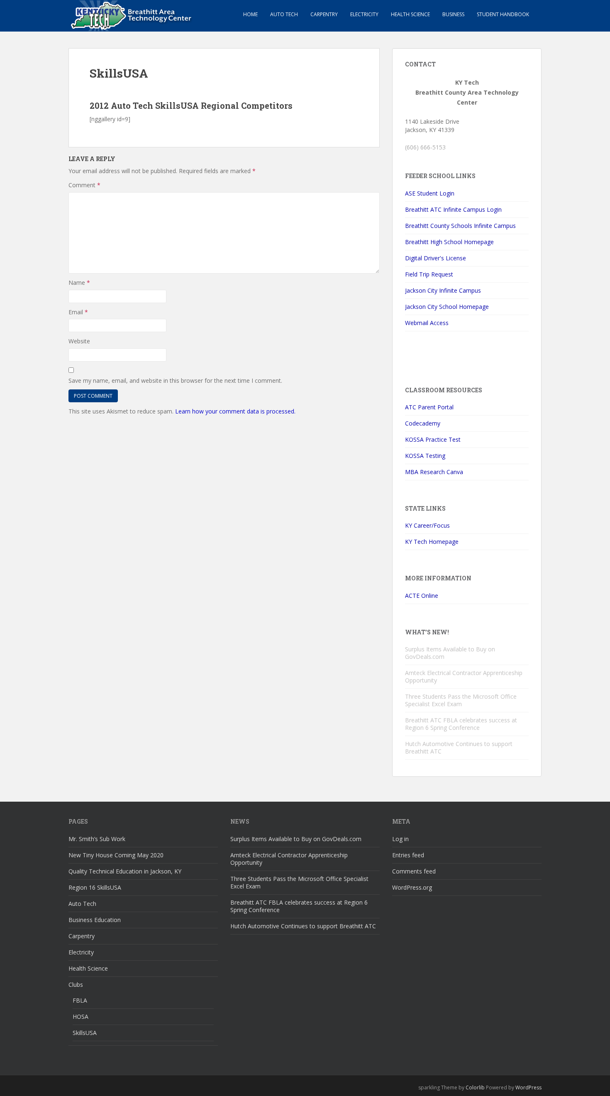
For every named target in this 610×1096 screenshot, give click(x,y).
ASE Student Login (429, 193)
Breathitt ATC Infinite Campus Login (453, 209)
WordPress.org (412, 887)
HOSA (80, 1016)
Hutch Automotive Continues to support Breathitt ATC (458, 747)
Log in (400, 839)
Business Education (94, 920)
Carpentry (324, 14)
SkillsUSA (85, 1033)
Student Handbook (503, 14)
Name (79, 282)
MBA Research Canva (434, 472)
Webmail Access (427, 323)
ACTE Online (421, 595)
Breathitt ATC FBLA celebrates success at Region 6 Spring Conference (461, 723)
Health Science (410, 14)
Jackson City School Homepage (447, 307)
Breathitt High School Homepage (449, 242)
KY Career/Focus (427, 525)
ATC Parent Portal (429, 407)
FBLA (80, 1000)
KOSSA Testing (425, 456)
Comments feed (414, 871)
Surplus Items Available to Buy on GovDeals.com (450, 653)
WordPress (528, 1087)
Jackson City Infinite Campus (443, 290)
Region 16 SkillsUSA (94, 887)
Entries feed (408, 855)
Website (79, 341)
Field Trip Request (429, 274)
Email (78, 312)
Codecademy (422, 423)
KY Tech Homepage (432, 542)
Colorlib (475, 1087)
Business (453, 14)
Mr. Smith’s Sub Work (96, 839)
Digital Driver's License (435, 258)
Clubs (75, 984)
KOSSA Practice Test (433, 439)
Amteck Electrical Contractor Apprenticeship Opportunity (463, 676)
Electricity (364, 14)
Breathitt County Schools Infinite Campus (460, 226)
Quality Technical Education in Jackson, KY (124, 871)
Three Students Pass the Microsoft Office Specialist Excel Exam (461, 700)
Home (250, 14)
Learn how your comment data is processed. (235, 411)
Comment (84, 185)
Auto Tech (284, 14)
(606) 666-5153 (425, 147)
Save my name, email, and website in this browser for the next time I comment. (175, 380)
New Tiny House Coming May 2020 (115, 855)
